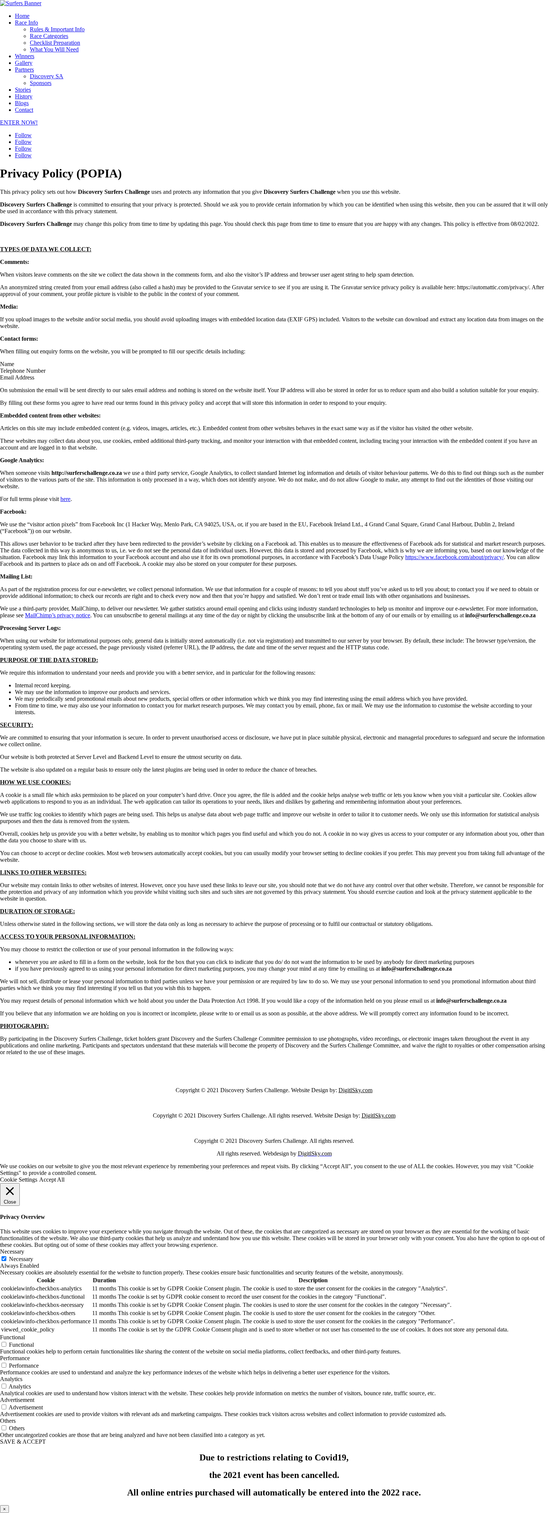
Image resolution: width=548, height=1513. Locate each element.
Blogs (22, 103)
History (23, 96)
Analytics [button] (11, 1379)
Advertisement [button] (17, 1400)
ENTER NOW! (19, 122)
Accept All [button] (51, 1179)
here (65, 499)
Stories (23, 89)
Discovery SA (46, 76)
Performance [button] (15, 1358)
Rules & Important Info (57, 29)
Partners (24, 69)
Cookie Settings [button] (18, 1179)
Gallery (23, 63)
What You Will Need (54, 49)
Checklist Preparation (55, 43)
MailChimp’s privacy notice (57, 615)
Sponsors (40, 83)
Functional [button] (12, 1337)
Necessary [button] (12, 1251)
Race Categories (49, 36)
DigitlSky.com (355, 1090)
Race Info (26, 22)
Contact (24, 110)
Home (22, 16)
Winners (24, 56)
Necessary (21, 1259)
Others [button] (8, 1421)
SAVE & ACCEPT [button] (23, 1441)
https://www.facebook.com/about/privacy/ (454, 557)
